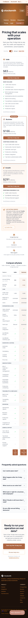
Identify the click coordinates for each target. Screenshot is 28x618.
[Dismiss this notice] (26, 2)
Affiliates (22, 595)
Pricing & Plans (23, 587)
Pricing (6, 23)
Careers (22, 593)
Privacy (7, 613)
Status (21, 602)
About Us (22, 591)
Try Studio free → (9, 227)
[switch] (11, 51)
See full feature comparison (9, 111)
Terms (2, 613)
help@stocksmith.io (14, 558)
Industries (3, 591)
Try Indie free (15, 452)
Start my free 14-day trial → (14, 546)
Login (22, 10)
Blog (21, 600)
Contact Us (22, 597)
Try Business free (24, 452)
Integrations (20, 20)
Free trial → (19, 23)
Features (6, 20)
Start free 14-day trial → (14, 78)
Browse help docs (14, 552)
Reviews (13, 20)
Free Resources (5, 593)
